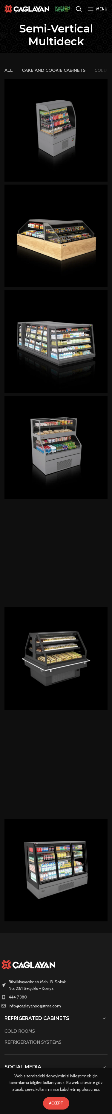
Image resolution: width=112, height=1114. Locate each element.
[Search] (79, 9)
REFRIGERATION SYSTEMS (33, 1042)
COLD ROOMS (19, 1031)
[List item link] (56, 997)
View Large (102, 84)
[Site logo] (26, 8)
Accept (56, 1103)
